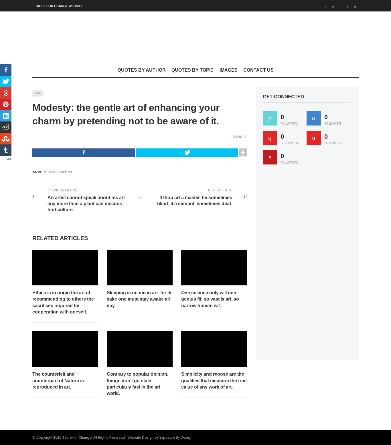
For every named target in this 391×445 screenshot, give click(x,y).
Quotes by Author (142, 70)
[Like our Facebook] (314, 118)
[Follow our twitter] (270, 118)
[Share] (83, 152)
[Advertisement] (306, 265)
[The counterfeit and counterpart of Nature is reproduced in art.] (65, 349)
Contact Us (258, 70)
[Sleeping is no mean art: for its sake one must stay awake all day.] (140, 267)
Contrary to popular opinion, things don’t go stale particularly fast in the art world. (137, 384)
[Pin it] (270, 157)
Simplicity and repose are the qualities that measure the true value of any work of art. (214, 380)
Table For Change (76, 437)
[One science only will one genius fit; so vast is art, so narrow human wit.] (214, 267)
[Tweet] (187, 152)
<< (9, 159)
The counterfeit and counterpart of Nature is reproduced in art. (58, 380)
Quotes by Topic (192, 70)
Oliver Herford (58, 172)
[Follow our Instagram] (314, 138)
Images (229, 70)
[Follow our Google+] (270, 138)
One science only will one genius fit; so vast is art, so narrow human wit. (210, 299)
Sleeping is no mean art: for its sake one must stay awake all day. (140, 299)
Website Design (140, 437)
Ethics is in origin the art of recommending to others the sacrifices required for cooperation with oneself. (63, 302)
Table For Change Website (59, 6)
